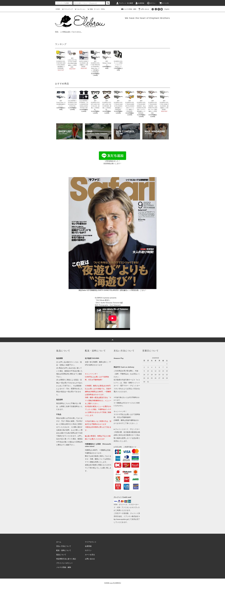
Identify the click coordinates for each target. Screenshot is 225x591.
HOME (58, 9)
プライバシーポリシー (64, 563)
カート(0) (165, 3)
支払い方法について (63, 546)
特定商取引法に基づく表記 (66, 559)
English (166, 9)
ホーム (58, 542)
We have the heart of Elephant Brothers (147, 18)
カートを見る (90, 555)
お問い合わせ (145, 9)
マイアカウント (90, 542)
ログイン (152, 3)
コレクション (81, 9)
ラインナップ (68, 9)
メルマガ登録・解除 (130, 9)
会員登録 (141, 3)
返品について (61, 555)
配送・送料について (63, 550)
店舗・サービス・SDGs (97, 9)
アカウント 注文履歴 (126, 3)
